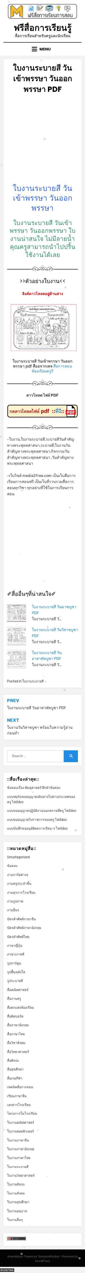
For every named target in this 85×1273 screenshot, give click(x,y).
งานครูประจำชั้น (19, 884)
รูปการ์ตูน (14, 963)
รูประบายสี (15, 981)
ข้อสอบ (12, 866)
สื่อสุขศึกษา (15, 1069)
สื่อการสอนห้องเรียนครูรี (52, 368)
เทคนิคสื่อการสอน (20, 1087)
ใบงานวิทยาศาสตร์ (21, 1176)
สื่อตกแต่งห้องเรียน (20, 1008)
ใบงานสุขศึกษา (18, 1202)
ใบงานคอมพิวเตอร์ (20, 1131)
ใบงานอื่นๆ (15, 1220)
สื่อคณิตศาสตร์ (18, 990)
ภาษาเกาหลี (15, 954)
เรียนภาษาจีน (17, 1096)
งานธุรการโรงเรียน (21, 893)
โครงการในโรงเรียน (22, 1114)
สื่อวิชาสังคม (16, 1043)
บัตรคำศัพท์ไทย (18, 937)
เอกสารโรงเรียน (19, 1105)
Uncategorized (18, 857)
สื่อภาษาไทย (16, 1034)
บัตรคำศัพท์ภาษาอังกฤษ (24, 928)
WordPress (42, 1261)
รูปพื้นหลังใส (16, 972)
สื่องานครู (14, 999)
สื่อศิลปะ (13, 1061)
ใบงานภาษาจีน (18, 1140)
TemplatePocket (49, 1256)
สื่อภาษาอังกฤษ (18, 1025)
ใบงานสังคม (16, 1193)
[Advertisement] (42, 140)
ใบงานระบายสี (33, 681)
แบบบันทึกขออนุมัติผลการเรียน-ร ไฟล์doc (37, 829)
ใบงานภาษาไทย (18, 1158)
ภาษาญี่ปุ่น (14, 946)
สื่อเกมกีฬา (14, 1078)
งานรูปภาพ (15, 901)
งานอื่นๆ (13, 910)
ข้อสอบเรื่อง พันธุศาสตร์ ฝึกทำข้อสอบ (33, 788)
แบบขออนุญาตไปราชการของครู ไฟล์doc (37, 820)
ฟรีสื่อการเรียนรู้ (43, 28)
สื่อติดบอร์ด (15, 1016)
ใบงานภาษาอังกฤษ (20, 1149)
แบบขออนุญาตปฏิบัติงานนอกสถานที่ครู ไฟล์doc (41, 811)
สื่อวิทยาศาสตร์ (18, 1052)
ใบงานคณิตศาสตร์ (20, 1123)
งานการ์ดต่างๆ (17, 875)
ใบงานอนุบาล (17, 1211)
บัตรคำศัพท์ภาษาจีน (21, 919)
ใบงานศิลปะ (16, 1184)
